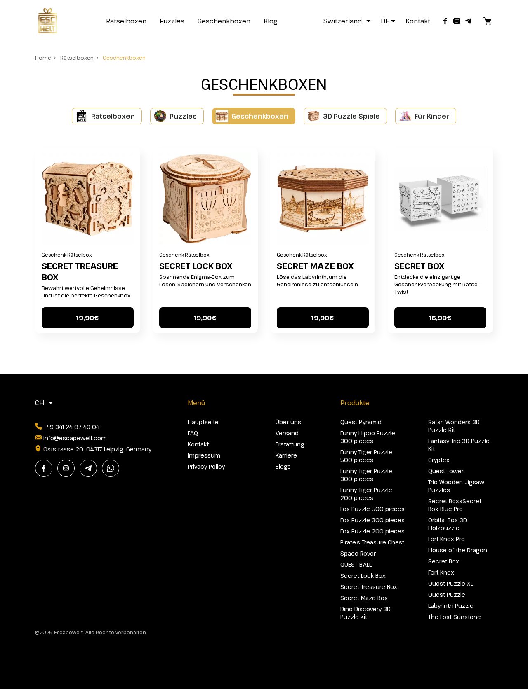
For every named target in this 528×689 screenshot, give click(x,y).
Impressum (204, 455)
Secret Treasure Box (80, 271)
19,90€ (87, 317)
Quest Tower (446, 471)
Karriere (286, 455)
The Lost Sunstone (454, 617)
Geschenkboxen (224, 21)
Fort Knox (441, 572)
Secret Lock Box (195, 265)
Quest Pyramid (361, 422)
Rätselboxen (126, 21)
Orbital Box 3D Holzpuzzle (447, 524)
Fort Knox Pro (446, 539)
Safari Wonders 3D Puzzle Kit (454, 426)
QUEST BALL (356, 564)
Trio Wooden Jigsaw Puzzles (456, 486)
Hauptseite (203, 422)
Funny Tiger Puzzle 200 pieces (366, 494)
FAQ (193, 433)
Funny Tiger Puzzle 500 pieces (366, 456)
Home (43, 57)
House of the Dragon (457, 550)
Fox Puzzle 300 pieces (372, 520)
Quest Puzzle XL (450, 583)
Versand (287, 433)
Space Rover (358, 553)
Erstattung (290, 444)
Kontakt (417, 21)
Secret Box (419, 265)
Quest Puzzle (446, 594)
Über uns (288, 422)
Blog (271, 21)
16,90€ (440, 317)
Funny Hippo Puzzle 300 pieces (367, 437)
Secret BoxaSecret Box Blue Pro (454, 505)
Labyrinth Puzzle (451, 606)
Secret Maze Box (315, 265)
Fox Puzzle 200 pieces (372, 531)
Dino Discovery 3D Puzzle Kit (365, 613)
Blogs (283, 466)
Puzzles (172, 21)
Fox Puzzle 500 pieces (372, 509)
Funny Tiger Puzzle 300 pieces (366, 475)
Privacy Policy (206, 466)
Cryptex (439, 460)
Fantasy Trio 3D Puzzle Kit (459, 445)
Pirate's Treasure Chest (372, 542)
